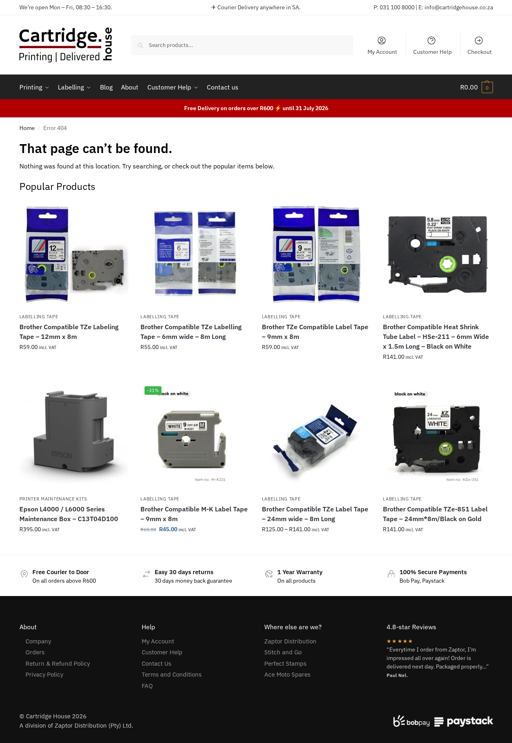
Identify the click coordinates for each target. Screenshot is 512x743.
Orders (35, 652)
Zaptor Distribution (290, 641)
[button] (476, 87)
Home (27, 128)
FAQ (147, 686)
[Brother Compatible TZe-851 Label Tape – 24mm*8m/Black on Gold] (437, 437)
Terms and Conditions (172, 674)
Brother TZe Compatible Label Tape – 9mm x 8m (315, 332)
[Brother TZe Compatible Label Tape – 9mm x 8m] (316, 254)
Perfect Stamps (285, 663)
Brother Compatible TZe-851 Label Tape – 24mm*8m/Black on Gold (435, 514)
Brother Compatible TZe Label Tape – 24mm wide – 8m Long (315, 514)
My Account (382, 51)
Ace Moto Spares (287, 674)
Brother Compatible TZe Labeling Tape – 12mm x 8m (69, 332)
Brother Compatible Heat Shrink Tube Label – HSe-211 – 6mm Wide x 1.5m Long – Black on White (436, 336)
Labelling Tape (38, 316)
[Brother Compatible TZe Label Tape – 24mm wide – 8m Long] (316, 437)
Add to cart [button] (437, 374)
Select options (73, 364)
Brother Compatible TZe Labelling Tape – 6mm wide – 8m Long (191, 332)
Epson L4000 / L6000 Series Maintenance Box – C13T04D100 (68, 514)
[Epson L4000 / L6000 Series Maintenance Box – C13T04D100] (74, 437)
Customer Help (432, 51)
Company (38, 641)
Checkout (479, 51)
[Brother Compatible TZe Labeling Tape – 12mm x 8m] (74, 254)
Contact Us (156, 663)
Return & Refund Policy (57, 663)
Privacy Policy (44, 674)
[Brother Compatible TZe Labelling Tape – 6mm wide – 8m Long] (195, 254)
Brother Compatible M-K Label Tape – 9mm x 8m (194, 514)
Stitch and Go (283, 652)
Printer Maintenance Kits (53, 499)
